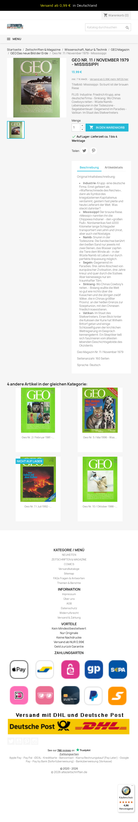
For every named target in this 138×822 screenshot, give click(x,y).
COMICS (69, 564)
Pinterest (93, 150)
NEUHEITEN (69, 554)
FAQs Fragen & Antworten (69, 578)
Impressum (69, 594)
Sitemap (69, 573)
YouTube (18, 741)
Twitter (11, 741)
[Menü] (132, 786)
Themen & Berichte (69, 583)
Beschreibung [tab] (89, 167)
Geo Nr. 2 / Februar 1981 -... (38, 437)
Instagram (34, 741)
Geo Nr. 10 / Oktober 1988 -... (100, 506)
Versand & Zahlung (69, 617)
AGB (69, 603)
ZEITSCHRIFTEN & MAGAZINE (69, 559)
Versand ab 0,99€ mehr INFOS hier (109, 79)
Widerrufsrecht (69, 613)
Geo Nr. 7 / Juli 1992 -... (38, 506)
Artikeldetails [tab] (114, 167)
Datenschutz (69, 608)
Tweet (84, 150)
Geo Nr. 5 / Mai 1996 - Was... (100, 437)
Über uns (69, 598)
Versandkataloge (69, 569)
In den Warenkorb (107, 127)
